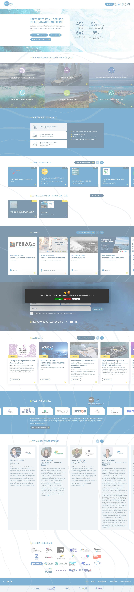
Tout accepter (58, 299)
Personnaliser (75, 299)
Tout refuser (67, 299)
